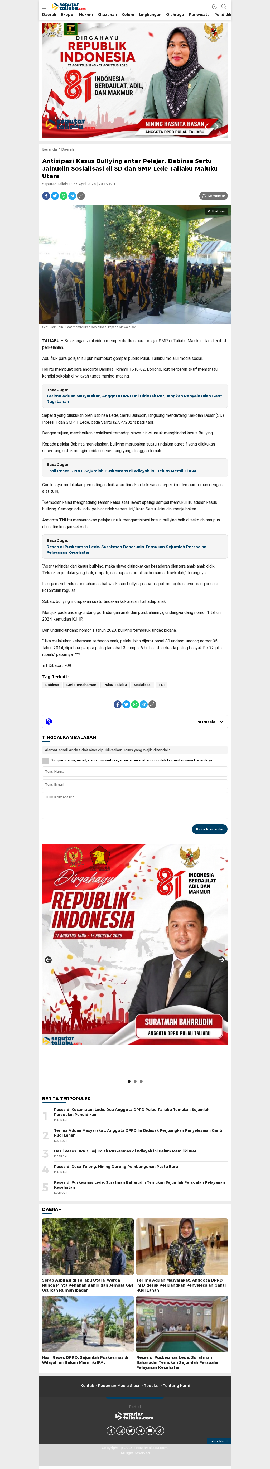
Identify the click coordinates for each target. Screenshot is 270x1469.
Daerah (67, 149)
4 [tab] (75, 125)
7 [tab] (96, 125)
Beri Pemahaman (81, 685)
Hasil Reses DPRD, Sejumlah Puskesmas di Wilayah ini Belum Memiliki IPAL (121, 470)
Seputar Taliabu (56, 184)
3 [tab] (68, 125)
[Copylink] (81, 196)
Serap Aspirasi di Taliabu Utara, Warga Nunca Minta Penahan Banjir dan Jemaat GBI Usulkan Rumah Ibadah (87, 1285)
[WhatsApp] (64, 196)
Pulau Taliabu (115, 685)
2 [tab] (61, 125)
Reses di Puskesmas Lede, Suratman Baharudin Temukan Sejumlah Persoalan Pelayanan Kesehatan (126, 549)
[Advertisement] (135, 1455)
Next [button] (216, 126)
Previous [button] (206, 126)
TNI (161, 685)
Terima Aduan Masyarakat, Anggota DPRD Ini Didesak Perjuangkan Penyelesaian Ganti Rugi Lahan (134, 399)
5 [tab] (82, 125)
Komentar (216, 196)
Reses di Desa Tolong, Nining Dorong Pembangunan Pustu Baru (116, 1166)
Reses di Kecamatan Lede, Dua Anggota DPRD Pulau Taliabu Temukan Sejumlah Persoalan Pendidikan (131, 1112)
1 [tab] (54, 125)
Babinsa (52, 685)
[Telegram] (72, 196)
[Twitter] (55, 196)
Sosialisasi (142, 685)
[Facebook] (46, 196)
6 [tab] (89, 125)
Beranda (49, 149)
